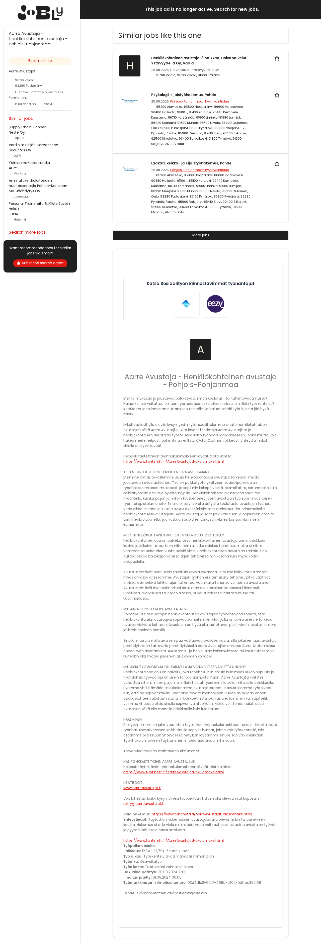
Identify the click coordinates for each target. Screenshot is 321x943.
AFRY (13, 167)
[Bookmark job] (277, 58)
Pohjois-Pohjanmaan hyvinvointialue (199, 101)
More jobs (200, 235)
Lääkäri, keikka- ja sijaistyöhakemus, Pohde (191, 163)
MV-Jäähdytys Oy (24, 191)
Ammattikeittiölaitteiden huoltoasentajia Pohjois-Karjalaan (38, 183)
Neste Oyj (17, 132)
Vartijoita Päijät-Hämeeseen (33, 144)
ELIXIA (13, 214)
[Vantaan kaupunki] (186, 304)
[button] (313, 9)
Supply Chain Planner (27, 127)
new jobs (248, 9)
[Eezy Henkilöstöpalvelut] (215, 304)
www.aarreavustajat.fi (142, 787)
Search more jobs (27, 232)
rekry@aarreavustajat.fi (143, 803)
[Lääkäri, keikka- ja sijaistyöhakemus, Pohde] (129, 168)
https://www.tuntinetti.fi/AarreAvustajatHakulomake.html (173, 461)
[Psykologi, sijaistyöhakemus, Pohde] (129, 100)
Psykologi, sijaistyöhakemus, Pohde (183, 95)
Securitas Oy (20, 150)
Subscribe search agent (43, 262)
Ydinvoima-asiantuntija (29, 162)
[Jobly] (40, 12)
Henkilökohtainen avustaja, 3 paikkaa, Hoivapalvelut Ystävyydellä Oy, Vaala (198, 60)
